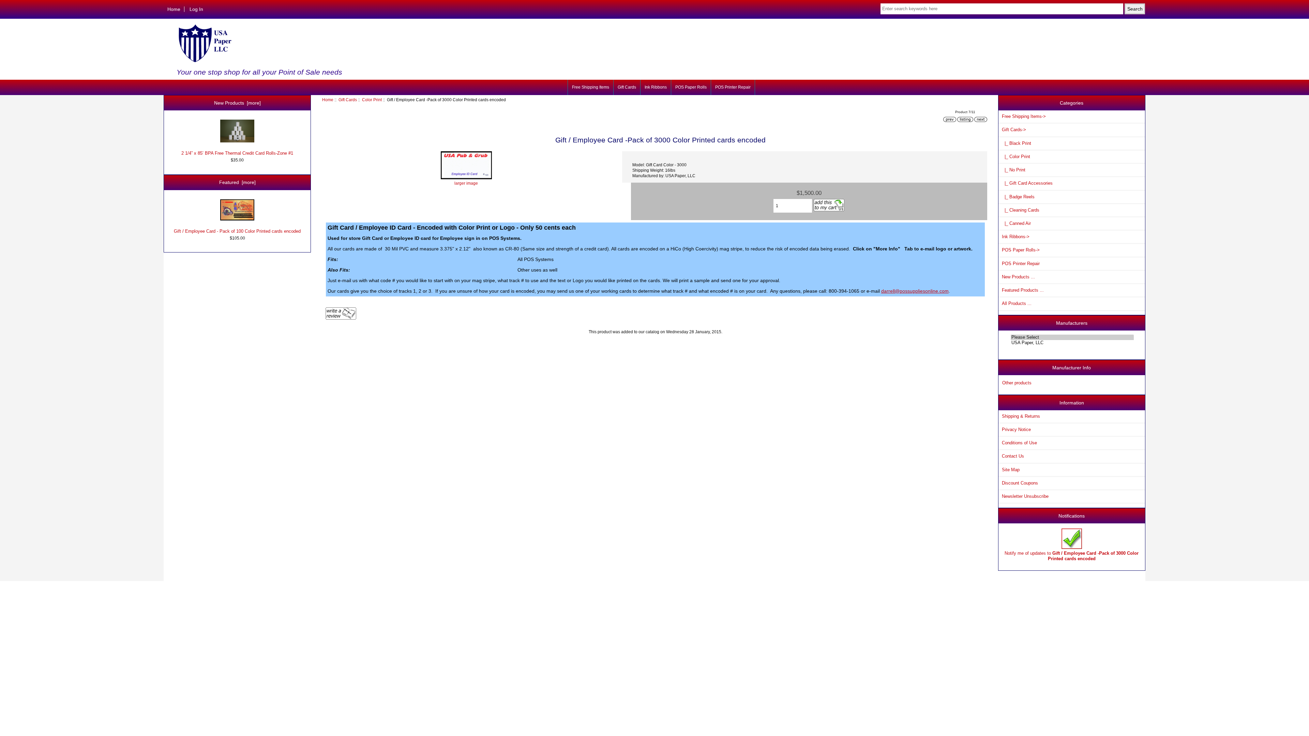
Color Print (372, 99)
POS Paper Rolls (691, 87)
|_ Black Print (1016, 143)
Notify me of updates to (1072, 556)
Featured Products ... (1023, 290)
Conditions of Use (1019, 442)
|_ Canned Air (1016, 223)
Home (173, 9)
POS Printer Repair (733, 87)
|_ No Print (1013, 169)
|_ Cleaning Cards (1020, 210)
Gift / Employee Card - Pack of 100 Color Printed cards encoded (237, 231)
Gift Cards (347, 99)
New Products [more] (237, 103)
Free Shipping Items (590, 87)
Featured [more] (237, 182)
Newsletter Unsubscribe (1025, 496)
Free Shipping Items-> (1024, 116)
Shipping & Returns (1021, 416)
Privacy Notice (1016, 429)
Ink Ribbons (656, 87)
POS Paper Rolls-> (1021, 249)
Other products (1017, 382)
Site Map (1011, 469)
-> (1014, 129)
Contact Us (1013, 456)
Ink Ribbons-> (1015, 236)
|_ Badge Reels (1018, 196)
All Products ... (1017, 303)
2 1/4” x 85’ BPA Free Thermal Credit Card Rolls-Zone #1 (237, 153)
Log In (196, 9)
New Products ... (1018, 276)
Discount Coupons (1020, 483)
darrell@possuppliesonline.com (915, 291)
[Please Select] (1072, 337)
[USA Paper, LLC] (1072, 343)
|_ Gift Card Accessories (1027, 183)
